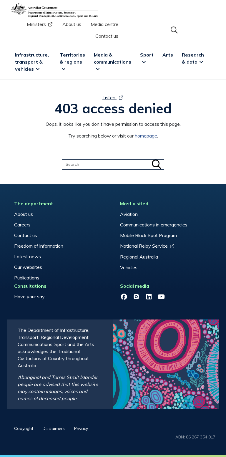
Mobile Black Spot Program (148, 235)
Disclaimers (54, 428)
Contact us (106, 36)
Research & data (193, 58)
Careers (22, 225)
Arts (167, 55)
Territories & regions (73, 58)
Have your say (29, 296)
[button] (174, 29)
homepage (146, 136)
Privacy (81, 428)
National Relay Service (144, 246)
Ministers (36, 24)
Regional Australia (139, 257)
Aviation (129, 214)
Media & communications (112, 58)
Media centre (104, 24)
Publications (26, 278)
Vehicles (128, 267)
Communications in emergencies (153, 225)
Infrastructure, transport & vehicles (32, 62)
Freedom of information (38, 246)
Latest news (27, 256)
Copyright (23, 428)
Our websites (28, 267)
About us (71, 24)
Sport (147, 55)
